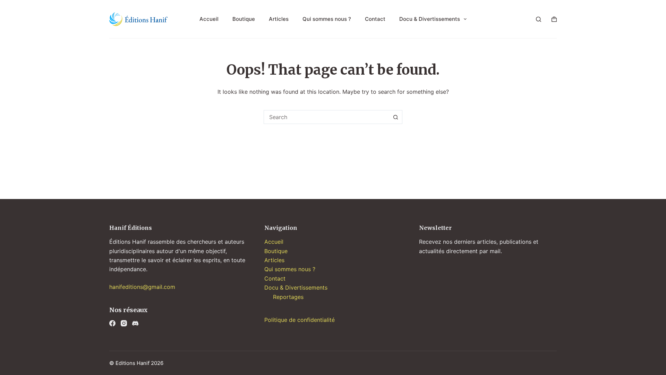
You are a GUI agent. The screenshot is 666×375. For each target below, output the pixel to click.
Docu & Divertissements (429, 19)
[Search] (538, 19)
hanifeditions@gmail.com (142, 286)
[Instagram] (124, 323)
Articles (279, 19)
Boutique (243, 19)
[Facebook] (112, 323)
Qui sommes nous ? (326, 19)
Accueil (209, 19)
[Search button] (395, 117)
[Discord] (135, 323)
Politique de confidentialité (299, 319)
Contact (375, 19)
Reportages (288, 296)
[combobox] (326, 117)
